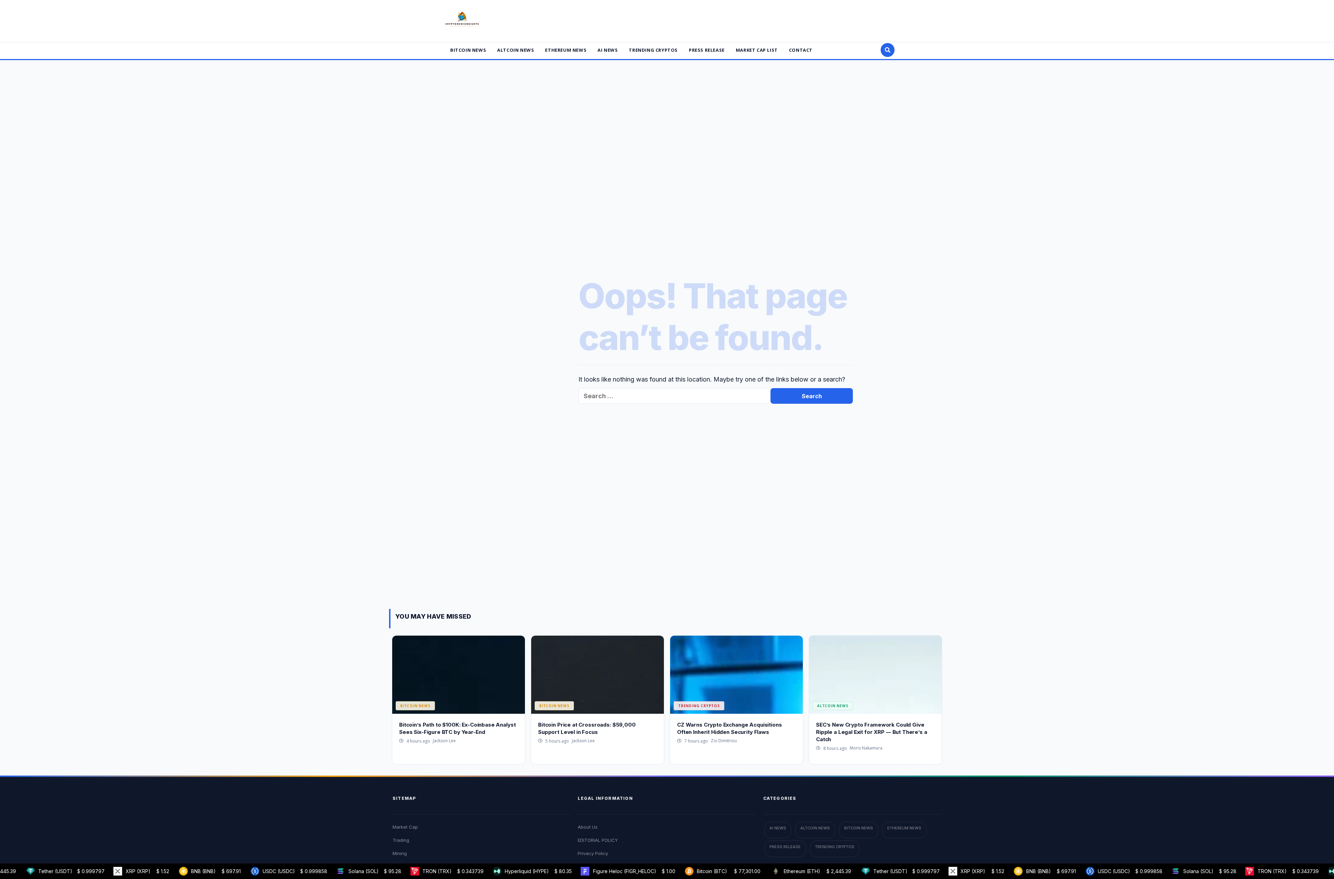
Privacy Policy (593, 853)
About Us (588, 827)
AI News (608, 50)
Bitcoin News (468, 50)
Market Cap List (757, 50)
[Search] (888, 50)
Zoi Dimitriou (724, 741)
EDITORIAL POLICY (598, 840)
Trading (401, 840)
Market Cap (405, 827)
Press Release (707, 50)
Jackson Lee (444, 741)
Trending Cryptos (653, 50)
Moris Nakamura (866, 748)
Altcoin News (515, 50)
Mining (400, 853)
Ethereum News (565, 50)
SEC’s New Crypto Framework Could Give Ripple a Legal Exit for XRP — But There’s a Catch (871, 732)
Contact (801, 50)
